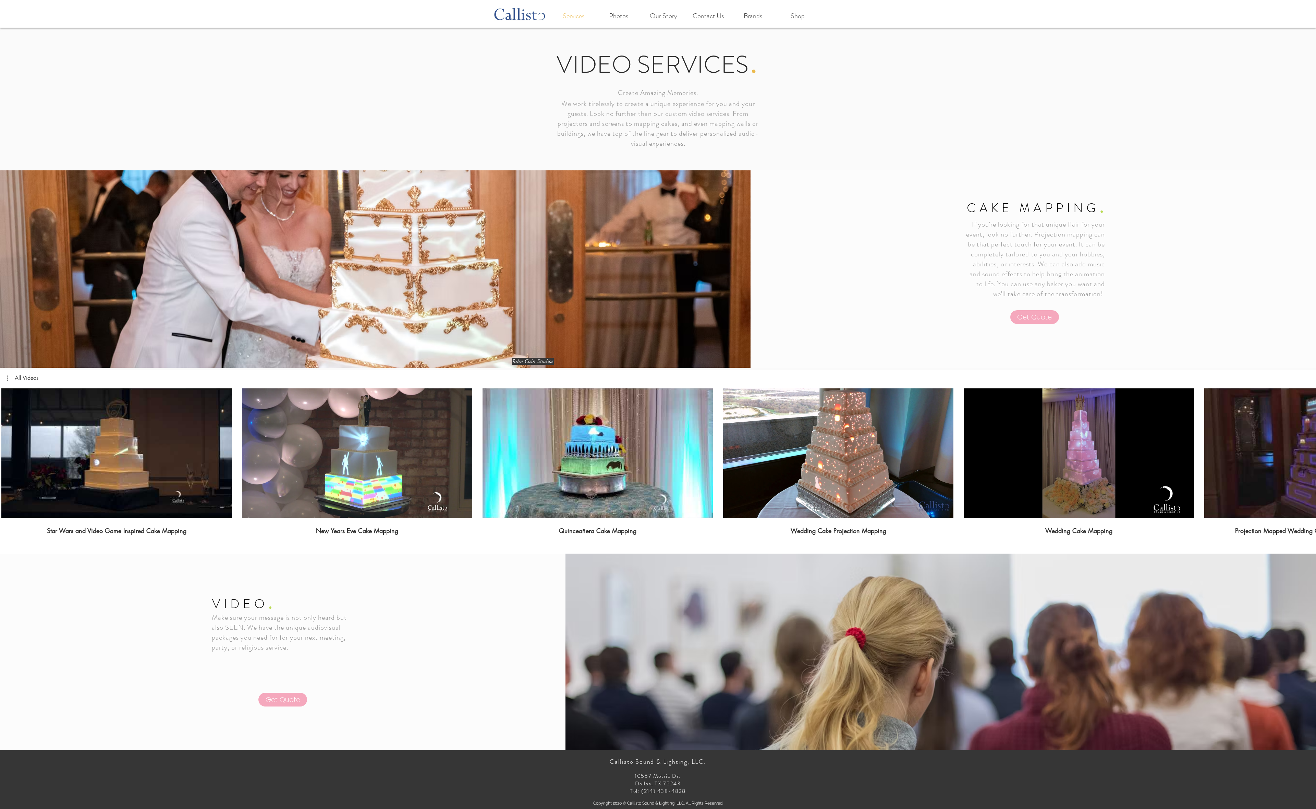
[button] (22, 378)
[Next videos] (1306, 452)
